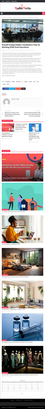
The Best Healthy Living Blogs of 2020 (11, 244)
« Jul (22, 393)
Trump (4, 84)
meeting (26, 81)
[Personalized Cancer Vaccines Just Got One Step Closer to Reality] (22, 327)
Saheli (4, 50)
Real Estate (5, 209)
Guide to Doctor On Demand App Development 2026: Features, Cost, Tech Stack (34, 136)
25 (8, 389)
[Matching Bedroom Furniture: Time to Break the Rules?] (22, 262)
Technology (9, 17)
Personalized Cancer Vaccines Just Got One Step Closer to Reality (17, 342)
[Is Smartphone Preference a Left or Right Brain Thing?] (8, 127)
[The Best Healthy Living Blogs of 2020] (22, 229)
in (22, 81)
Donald (13, 81)
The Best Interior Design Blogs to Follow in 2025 (13, 309)
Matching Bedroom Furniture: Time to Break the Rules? (15, 276)
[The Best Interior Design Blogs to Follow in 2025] (22, 294)
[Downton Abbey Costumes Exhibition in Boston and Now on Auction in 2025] (22, 360)
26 (14, 389)
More (23, 88)
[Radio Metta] (22, 7)
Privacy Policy (14, 1)
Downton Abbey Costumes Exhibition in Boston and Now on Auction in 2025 (20, 374)
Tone (38, 81)
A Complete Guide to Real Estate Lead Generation (13, 211)
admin (3, 138)
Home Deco (5, 275)
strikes (30, 81)
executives (18, 81)
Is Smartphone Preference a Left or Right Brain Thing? (7, 134)
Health (4, 242)
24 (2, 389)
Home (3, 1)
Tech (34, 81)
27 (20, 389)
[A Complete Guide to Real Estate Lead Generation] (22, 196)
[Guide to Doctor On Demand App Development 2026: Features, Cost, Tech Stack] (35, 127)
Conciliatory (7, 81)
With (8, 84)
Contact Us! (7, 1)
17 (2, 387)
